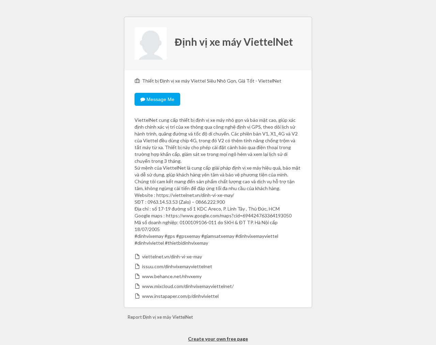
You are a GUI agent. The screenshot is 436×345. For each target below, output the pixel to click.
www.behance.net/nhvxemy (172, 276)
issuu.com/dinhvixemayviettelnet (177, 266)
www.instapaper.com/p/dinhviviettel (180, 296)
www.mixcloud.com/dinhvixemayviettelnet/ (188, 286)
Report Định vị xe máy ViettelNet (160, 317)
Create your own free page (218, 339)
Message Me (159, 99)
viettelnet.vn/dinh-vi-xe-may (172, 256)
